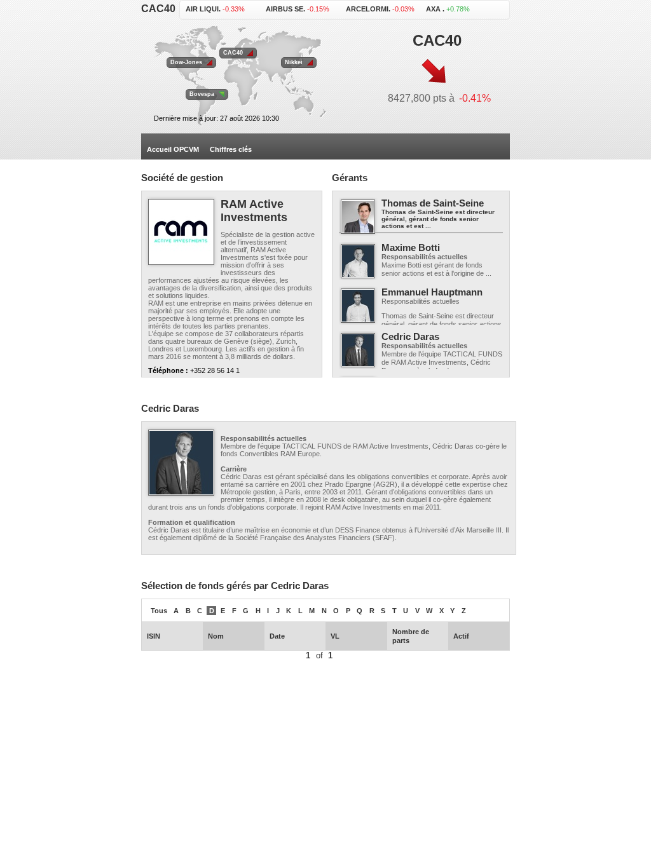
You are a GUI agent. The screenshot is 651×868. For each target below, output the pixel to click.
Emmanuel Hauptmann (432, 292)
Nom (216, 636)
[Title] (181, 232)
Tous (159, 610)
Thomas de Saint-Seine (432, 203)
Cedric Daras (410, 336)
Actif (461, 636)
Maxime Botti (410, 247)
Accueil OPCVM (173, 149)
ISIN (153, 636)
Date (277, 636)
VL (335, 636)
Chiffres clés (231, 149)
